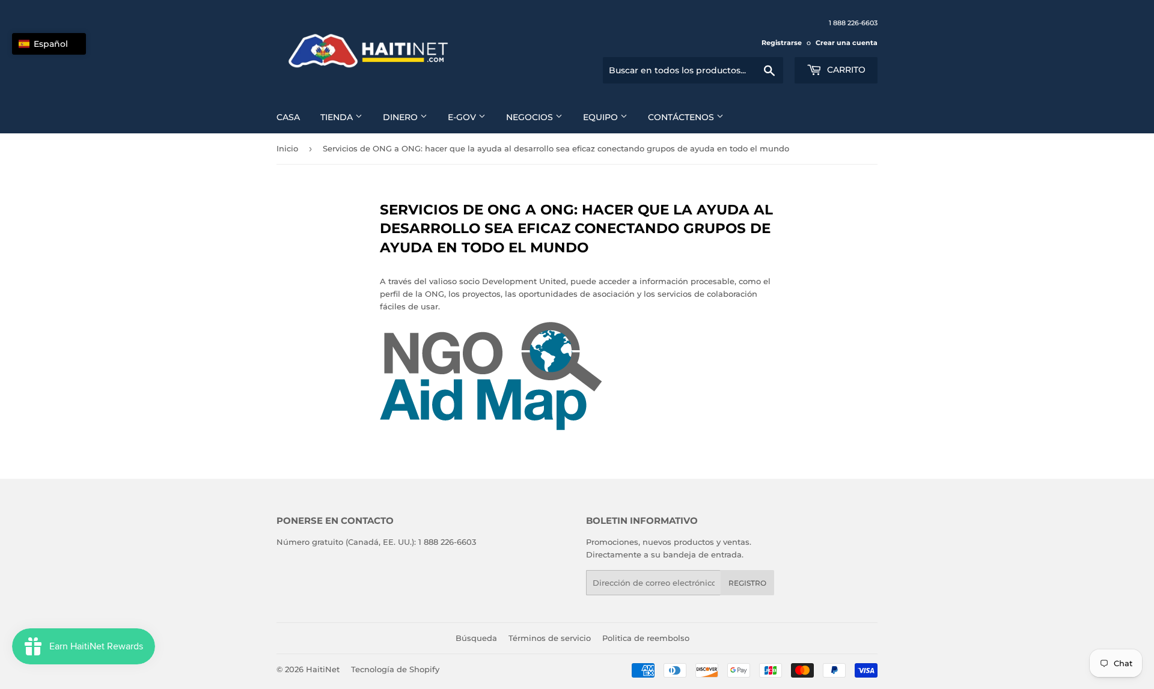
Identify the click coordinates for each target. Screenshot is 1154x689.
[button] (49, 44)
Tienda (337, 117)
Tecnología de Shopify (395, 669)
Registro (747, 582)
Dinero (401, 117)
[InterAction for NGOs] (491, 427)
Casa (288, 117)
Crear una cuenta (847, 42)
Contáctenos (682, 117)
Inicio (287, 148)
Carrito (845, 69)
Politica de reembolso (645, 638)
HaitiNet (323, 669)
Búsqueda (476, 638)
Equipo (601, 117)
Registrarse (782, 42)
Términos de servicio (549, 638)
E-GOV (463, 117)
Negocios (530, 117)
